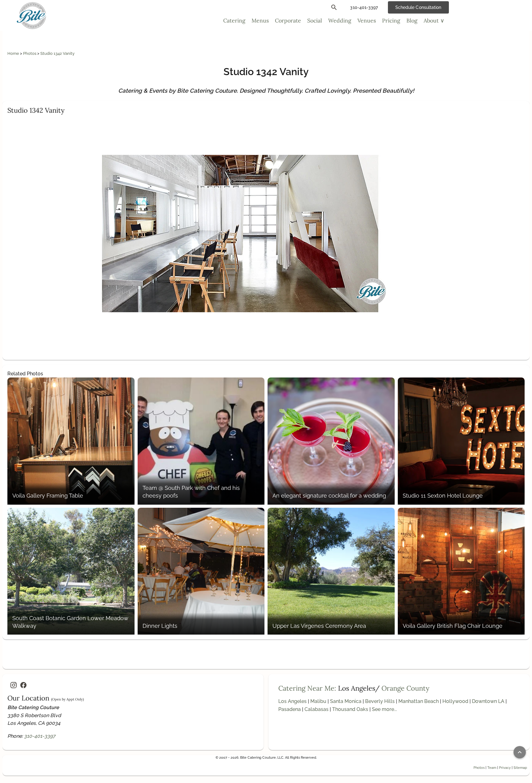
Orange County (405, 688)
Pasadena (289, 709)
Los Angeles (292, 701)
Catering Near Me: (307, 688)
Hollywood (455, 701)
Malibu (318, 701)
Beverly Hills (380, 701)
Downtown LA (488, 701)
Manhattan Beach (418, 701)
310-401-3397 (39, 736)
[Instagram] (13, 685)
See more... (384, 709)
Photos (30, 53)
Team (491, 767)
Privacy (505, 767)
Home (13, 53)
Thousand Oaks (350, 709)
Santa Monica (345, 701)
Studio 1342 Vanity (57, 53)
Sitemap (520, 767)
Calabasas (316, 709)
